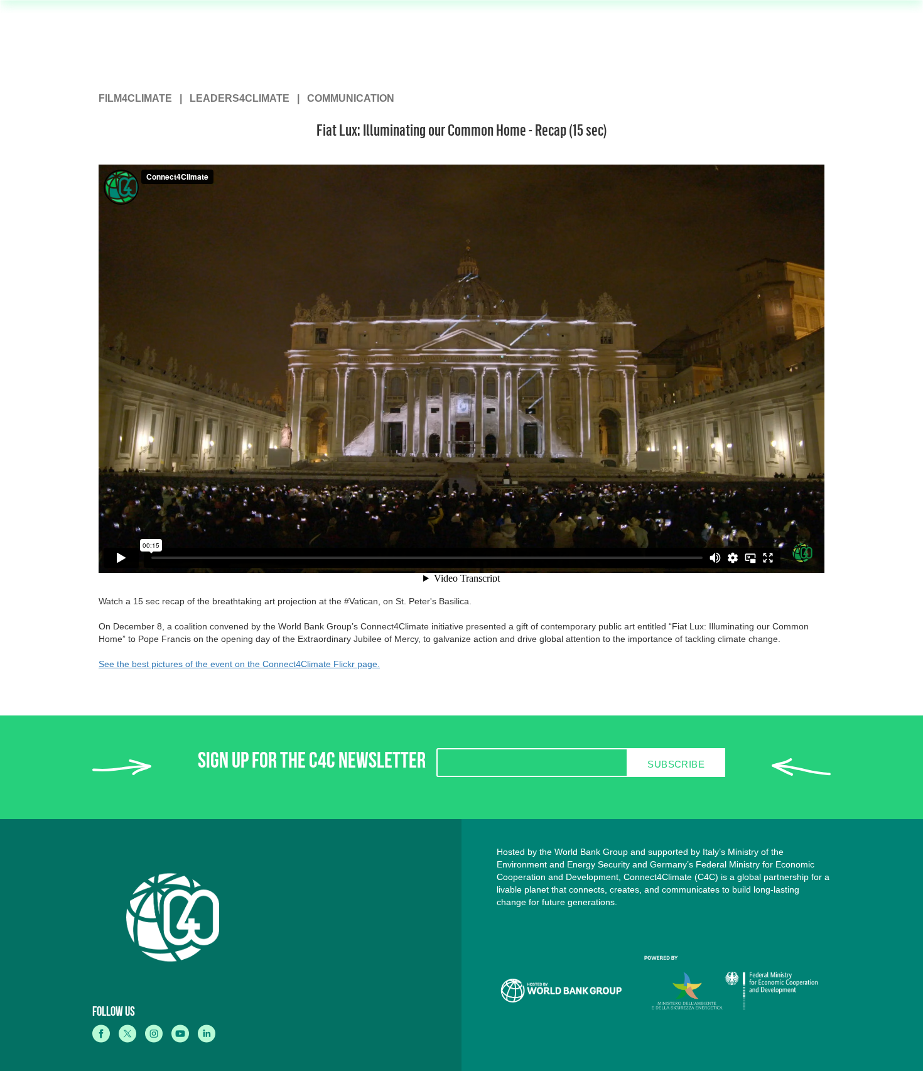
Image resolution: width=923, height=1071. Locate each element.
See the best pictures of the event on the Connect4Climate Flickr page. (239, 664)
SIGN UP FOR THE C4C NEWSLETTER (312, 764)
